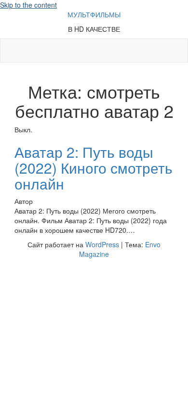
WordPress (102, 244)
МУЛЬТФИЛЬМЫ (94, 14)
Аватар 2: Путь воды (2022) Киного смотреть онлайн (93, 167)
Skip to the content (28, 5)
